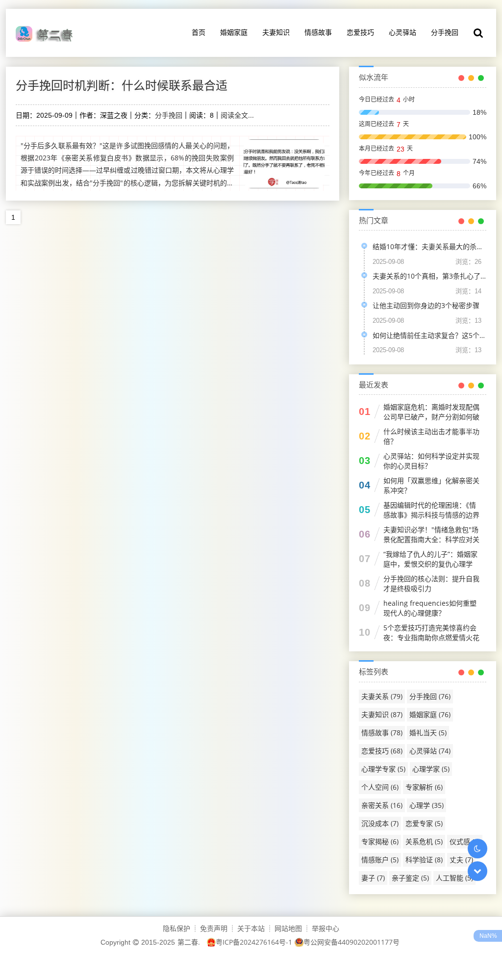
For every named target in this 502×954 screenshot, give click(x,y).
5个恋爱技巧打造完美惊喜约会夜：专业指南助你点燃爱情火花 (431, 632)
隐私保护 (176, 928)
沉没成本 (380, 823)
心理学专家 (383, 769)
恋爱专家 (424, 823)
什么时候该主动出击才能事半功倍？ (431, 436)
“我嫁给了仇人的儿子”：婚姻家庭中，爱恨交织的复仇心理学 (430, 558)
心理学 (426, 805)
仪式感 (465, 841)
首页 (198, 32)
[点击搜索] (478, 32)
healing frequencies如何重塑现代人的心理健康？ (430, 608)
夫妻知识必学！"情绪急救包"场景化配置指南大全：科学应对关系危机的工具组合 (431, 539)
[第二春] (47, 33)
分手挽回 (444, 32)
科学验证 (424, 859)
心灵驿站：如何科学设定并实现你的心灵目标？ (431, 460)
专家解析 (424, 787)
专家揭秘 (380, 841)
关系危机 (424, 841)
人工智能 (454, 877)
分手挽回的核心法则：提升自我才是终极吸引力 (431, 583)
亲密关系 (381, 805)
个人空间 (380, 787)
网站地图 (288, 928)
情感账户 (380, 859)
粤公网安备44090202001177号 (351, 942)
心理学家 (431, 769)
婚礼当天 (428, 732)
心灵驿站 (402, 32)
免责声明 (213, 928)
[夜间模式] (477, 848)
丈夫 (461, 859)
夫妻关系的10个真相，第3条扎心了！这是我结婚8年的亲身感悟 (429, 276)
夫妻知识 (276, 32)
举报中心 (325, 928)
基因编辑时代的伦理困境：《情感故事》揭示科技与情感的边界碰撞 (431, 514)
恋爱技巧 (360, 32)
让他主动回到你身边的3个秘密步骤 (426, 305)
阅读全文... (237, 115)
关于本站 (251, 928)
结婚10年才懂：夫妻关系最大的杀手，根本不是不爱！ (429, 246)
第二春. (188, 942)
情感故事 (318, 32)
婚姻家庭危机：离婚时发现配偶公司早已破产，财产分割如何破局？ (431, 416)
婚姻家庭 (234, 32)
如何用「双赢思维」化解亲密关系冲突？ (431, 485)
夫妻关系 (381, 696)
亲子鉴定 (410, 877)
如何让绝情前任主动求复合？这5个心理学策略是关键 (429, 335)
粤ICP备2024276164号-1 (254, 942)
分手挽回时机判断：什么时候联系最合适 (121, 85)
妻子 (373, 877)
